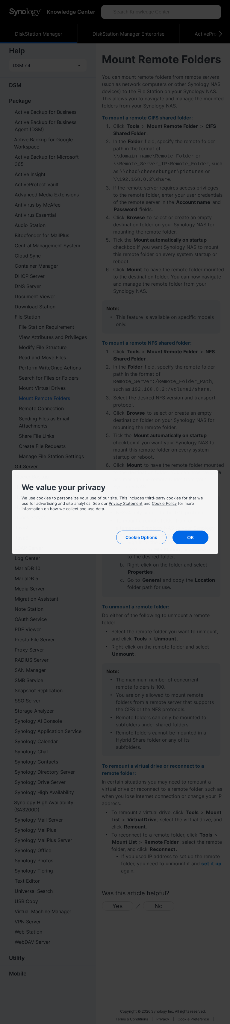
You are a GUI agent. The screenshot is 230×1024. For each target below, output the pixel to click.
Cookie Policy (164, 503)
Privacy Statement (126, 503)
